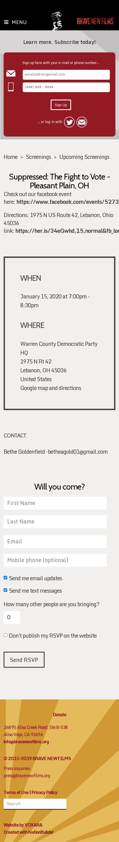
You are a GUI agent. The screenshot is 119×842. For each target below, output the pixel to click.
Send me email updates (35, 578)
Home (10, 156)
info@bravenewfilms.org (26, 741)
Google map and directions (50, 387)
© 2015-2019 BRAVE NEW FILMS (37, 758)
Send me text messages (35, 591)
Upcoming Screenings (84, 156)
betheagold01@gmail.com (78, 451)
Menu (19, 22)
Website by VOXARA (23, 824)
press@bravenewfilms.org (27, 775)
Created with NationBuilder (29, 832)
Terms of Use (16, 792)
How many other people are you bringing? (51, 604)
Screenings (38, 156)
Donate (59, 714)
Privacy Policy (44, 792)
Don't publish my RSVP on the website (53, 636)
